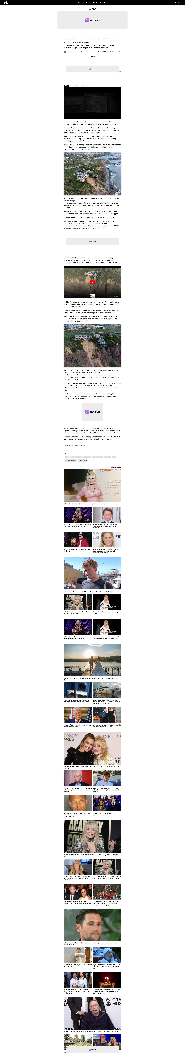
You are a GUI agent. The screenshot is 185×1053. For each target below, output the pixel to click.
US (75, 39)
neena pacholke (83, 460)
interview (107, 457)
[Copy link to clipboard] (81, 51)
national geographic (71, 460)
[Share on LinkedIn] (85, 51)
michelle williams (98, 457)
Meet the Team (103, 2)
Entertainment (87, 2)
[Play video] (92, 282)
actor (114, 457)
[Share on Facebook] (94, 51)
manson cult (87, 457)
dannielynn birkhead (76, 457)
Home (65, 39)
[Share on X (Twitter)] (89, 51)
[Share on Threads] (98, 51)
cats (67, 457)
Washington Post (84, 396)
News (79, 2)
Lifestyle (95, 2)
